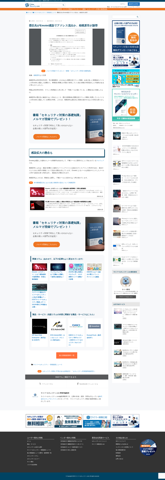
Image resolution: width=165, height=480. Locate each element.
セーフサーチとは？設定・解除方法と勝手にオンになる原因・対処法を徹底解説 (130, 208)
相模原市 (37, 75)
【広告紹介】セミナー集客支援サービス (71, 447)
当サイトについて (121, 441)
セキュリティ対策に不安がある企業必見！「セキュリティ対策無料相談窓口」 (69, 371)
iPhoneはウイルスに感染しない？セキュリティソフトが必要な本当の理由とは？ (130, 221)
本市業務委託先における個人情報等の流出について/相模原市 (54, 182)
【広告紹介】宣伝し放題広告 (68, 450)
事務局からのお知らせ (122, 444)
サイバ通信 (30, 461)
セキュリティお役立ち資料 (34, 447)
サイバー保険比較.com (98, 444)
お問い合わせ (119, 459)
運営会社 (118, 456)
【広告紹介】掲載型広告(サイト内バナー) (71, 444)
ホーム (29, 441)
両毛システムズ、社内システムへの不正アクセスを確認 (130, 246)
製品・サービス (31, 444)
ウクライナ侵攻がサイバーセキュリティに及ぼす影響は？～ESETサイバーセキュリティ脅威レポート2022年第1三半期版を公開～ (39, 299)
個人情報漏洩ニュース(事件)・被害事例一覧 (39, 453)
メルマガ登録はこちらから (46, 137)
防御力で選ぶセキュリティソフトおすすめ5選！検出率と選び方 (130, 135)
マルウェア (100, 160)
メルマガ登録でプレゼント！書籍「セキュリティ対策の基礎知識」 (85, 9)
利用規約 (118, 453)
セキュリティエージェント (99, 441)
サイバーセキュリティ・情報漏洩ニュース (47, 364)
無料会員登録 (134, 4)
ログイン (122, 4)
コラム (138, 6)
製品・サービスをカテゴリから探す (117, 6)
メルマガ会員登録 (32, 464)
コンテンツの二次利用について (124, 447)
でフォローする (47, 384)
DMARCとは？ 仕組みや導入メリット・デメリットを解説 (94, 274)
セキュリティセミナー (33, 459)
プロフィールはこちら (126, 297)
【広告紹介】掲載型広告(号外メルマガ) (71, 441)
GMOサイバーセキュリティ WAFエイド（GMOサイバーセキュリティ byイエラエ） (76, 340)
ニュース (131, 6)
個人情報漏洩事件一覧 (66, 355)
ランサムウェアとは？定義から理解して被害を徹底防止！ (57, 274)
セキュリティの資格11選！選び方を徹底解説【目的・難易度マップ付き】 (130, 233)
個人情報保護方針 (121, 450)
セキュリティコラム (32, 456)
